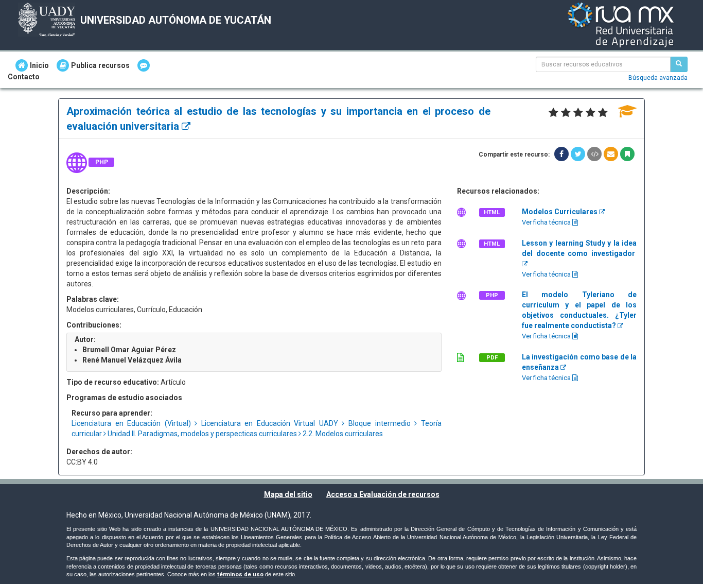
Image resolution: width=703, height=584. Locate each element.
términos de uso (240, 574)
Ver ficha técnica (547, 222)
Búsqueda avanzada (658, 77)
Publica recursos (100, 65)
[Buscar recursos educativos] (679, 64)
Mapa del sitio (288, 494)
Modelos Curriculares (560, 212)
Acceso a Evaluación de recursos (383, 494)
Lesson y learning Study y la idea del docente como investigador (579, 248)
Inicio (39, 65)
